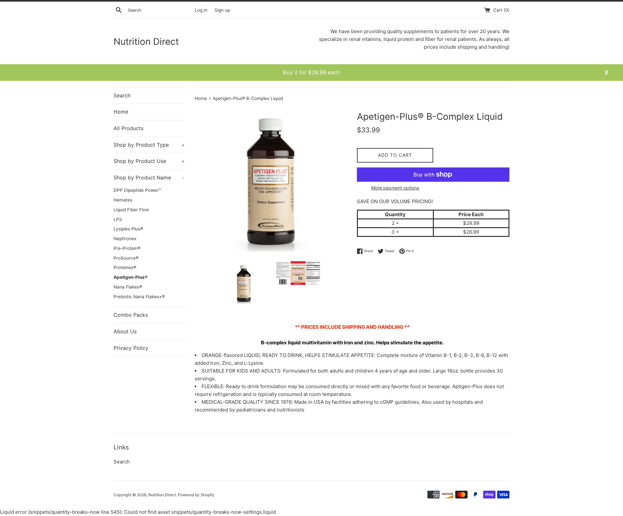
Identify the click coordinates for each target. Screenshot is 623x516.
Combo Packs (131, 315)
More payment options (395, 187)
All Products (128, 128)
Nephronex (125, 238)
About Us (125, 331)
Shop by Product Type (149, 144)
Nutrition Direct (146, 41)
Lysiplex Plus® (128, 228)
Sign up (222, 10)
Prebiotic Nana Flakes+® (139, 296)
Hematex (123, 200)
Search (122, 95)
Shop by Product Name (149, 177)
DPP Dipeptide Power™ (137, 190)
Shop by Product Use (149, 161)
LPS (118, 219)
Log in (201, 10)
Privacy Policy (131, 348)
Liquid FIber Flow (131, 209)
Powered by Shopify (196, 494)
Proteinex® (125, 267)
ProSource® (126, 258)
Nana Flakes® (128, 286)
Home (121, 111)
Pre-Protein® (127, 248)
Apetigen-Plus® (131, 277)
